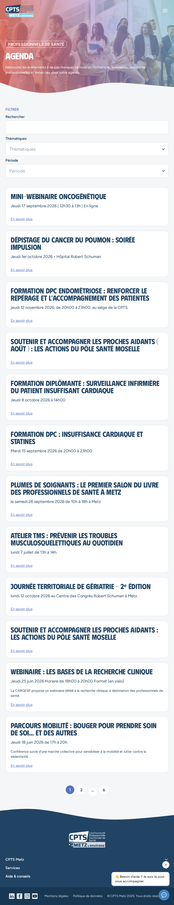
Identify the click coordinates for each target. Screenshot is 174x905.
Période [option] (17, 171)
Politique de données (88, 896)
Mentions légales (56, 896)
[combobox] (87, 149)
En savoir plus (21, 219)
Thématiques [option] (22, 149)
